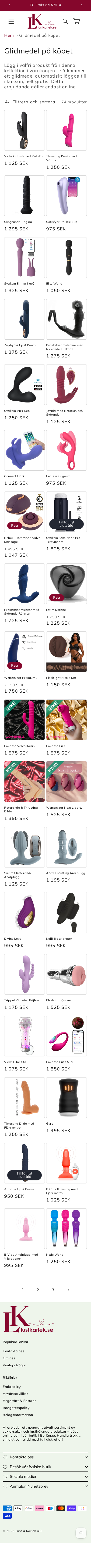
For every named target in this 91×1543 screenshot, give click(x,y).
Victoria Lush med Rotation (24, 156)
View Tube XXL (15, 1062)
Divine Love (12, 938)
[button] (11, 21)
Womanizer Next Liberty (64, 807)
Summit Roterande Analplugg (18, 874)
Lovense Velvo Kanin (19, 746)
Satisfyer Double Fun (61, 222)
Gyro (49, 1123)
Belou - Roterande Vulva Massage (22, 539)
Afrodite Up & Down (19, 1189)
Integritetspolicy (16, 1408)
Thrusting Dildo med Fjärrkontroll (19, 1125)
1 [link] (22, 1289)
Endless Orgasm (58, 476)
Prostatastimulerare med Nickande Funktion (65, 347)
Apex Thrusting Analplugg (65, 873)
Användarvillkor (15, 1394)
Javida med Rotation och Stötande (64, 412)
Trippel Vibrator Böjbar (21, 1000)
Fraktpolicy (12, 1387)
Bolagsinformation (18, 1415)
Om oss (9, 1358)
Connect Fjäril (14, 476)
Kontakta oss (13, 1351)
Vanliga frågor (14, 1365)
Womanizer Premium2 (20, 678)
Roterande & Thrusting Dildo (21, 809)
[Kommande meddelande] (82, 5)
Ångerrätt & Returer (19, 1401)
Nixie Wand (54, 1254)
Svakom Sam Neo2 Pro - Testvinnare (64, 539)
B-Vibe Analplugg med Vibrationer (21, 1256)
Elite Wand (54, 283)
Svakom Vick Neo (17, 411)
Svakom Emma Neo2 (19, 283)
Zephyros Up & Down (19, 345)
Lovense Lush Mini (59, 1062)
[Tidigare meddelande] (9, 5)
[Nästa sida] (68, 1290)
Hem (9, 35)
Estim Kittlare (56, 610)
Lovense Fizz (56, 746)
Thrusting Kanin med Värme (61, 158)
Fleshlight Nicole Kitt (61, 678)
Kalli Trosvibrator (59, 938)
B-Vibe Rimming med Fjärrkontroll (62, 1191)
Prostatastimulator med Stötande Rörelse (21, 611)
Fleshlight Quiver (58, 1000)
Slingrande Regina (18, 222)
